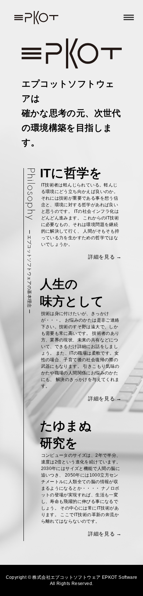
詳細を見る (101, 257)
